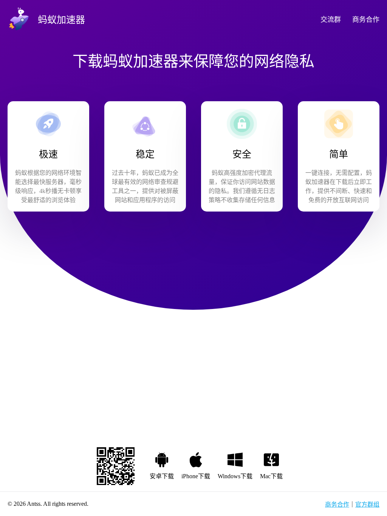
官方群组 (367, 504)
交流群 (330, 19)
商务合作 (365, 19)
